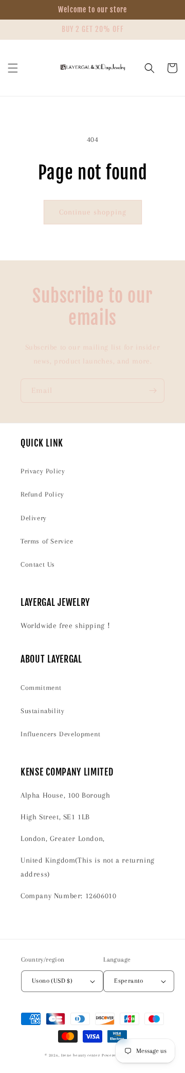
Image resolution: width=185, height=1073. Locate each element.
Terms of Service (47, 541)
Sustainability (42, 711)
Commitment (41, 687)
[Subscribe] (152, 390)
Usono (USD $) (52, 980)
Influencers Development (61, 734)
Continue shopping (92, 212)
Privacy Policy (43, 471)
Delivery (34, 518)
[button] (13, 68)
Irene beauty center (80, 1055)
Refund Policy (42, 494)
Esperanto (128, 980)
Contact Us (38, 564)
